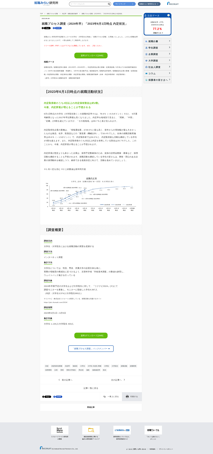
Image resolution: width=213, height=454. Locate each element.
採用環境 (48, 370)
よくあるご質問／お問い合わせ (136, 449)
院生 (104, 370)
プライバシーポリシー (166, 449)
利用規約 (152, 449)
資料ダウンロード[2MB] (92, 55)
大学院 (106, 366)
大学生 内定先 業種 (94, 366)
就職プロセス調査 (52, 13)
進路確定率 (96, 370)
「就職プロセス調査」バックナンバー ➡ (91, 349)
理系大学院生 (71, 370)
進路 (88, 370)
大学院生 (115, 366)
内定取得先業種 (56, 366)
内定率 (67, 366)
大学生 (82, 366)
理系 (62, 370)
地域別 (75, 366)
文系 (56, 370)
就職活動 (124, 366)
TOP (41, 13)
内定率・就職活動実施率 (70, 13)
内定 (46, 366)
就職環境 (133, 366)
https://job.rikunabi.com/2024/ (55, 302)
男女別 (81, 370)
